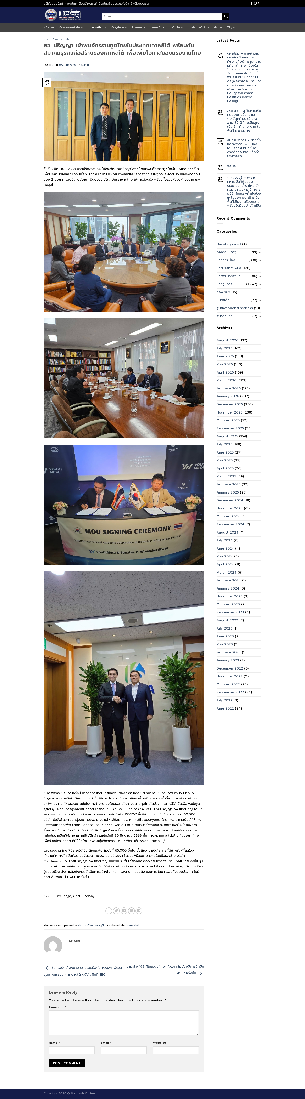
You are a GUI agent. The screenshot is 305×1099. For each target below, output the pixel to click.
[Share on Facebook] (108, 910)
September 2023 (230, 612)
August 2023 (227, 620)
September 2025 (230, 428)
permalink (133, 925)
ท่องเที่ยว (158, 27)
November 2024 (230, 508)
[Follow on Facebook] (251, 3)
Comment (57, 1007)
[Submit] (225, 16)
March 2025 (226, 476)
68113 (231, 166)
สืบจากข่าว (138, 27)
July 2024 (225, 540)
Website (159, 1042)
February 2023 (229, 652)
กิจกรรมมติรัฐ (223, 27)
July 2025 (224, 444)
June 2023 (225, 636)
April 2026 (225, 372)
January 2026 (228, 396)
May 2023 (225, 644)
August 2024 (227, 532)
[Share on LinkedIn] (138, 910)
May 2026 (225, 364)
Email (106, 1042)
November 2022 (230, 676)
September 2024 (230, 524)
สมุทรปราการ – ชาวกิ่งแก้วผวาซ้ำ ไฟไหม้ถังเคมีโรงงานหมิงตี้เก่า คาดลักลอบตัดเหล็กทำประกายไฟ (244, 148)
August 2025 (227, 436)
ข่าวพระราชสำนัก (69, 27)
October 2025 (228, 420)
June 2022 (225, 708)
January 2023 (228, 660)
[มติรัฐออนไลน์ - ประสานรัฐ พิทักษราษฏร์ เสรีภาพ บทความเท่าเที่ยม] (69, 15)
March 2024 (227, 572)
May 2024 (225, 556)
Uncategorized (229, 244)
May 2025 (225, 460)
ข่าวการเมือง (95, 27)
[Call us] (259, 3)
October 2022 (228, 684)
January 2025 (228, 492)
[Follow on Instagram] (255, 3)
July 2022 (224, 700)
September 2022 (230, 692)
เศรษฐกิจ (65, 39)
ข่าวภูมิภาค (117, 27)
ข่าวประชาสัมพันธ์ (198, 27)
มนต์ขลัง (174, 27)
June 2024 (225, 548)
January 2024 (228, 588)
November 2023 (230, 596)
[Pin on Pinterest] (131, 910)
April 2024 (225, 564)
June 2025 (225, 452)
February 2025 (228, 484)
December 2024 (230, 500)
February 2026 (229, 388)
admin (85, 65)
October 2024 (228, 516)
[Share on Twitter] (116, 910)
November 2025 (229, 412)
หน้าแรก (49, 27)
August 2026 (227, 340)
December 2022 (230, 668)
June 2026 (225, 356)
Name (54, 1042)
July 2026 (224, 348)
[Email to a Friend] (124, 910)
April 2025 (225, 468)
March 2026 (226, 380)
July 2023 (224, 628)
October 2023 (228, 604)
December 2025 (230, 404)
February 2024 (229, 580)
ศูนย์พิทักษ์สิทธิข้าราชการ (235, 308)
